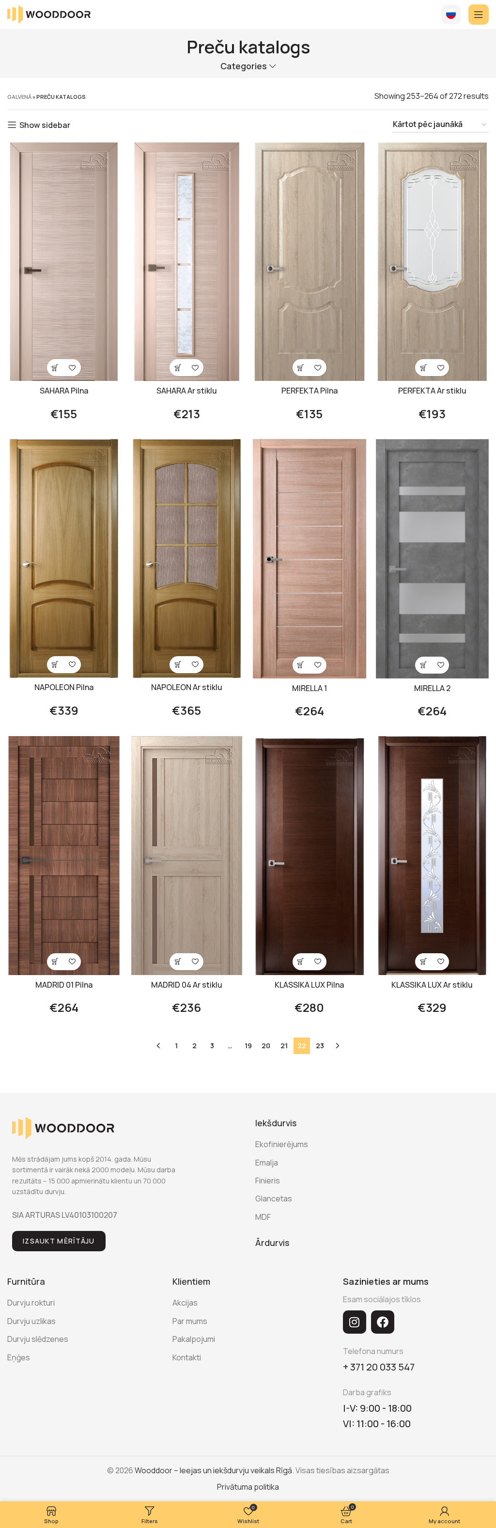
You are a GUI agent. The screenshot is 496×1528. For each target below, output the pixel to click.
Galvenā (19, 96)
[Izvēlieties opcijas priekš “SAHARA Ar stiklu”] (178, 367)
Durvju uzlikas (31, 1321)
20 (266, 1045)
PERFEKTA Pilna (309, 390)
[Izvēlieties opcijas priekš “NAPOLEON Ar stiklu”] (178, 664)
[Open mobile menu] (479, 14)
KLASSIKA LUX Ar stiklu (432, 984)
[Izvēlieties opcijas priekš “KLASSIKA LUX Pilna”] (301, 961)
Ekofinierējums (281, 1144)
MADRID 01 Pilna (64, 984)
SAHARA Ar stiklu (186, 390)
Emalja (266, 1162)
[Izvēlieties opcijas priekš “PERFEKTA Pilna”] (301, 367)
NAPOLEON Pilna (63, 687)
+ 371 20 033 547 (379, 1366)
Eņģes (18, 1357)
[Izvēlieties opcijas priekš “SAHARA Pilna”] (55, 367)
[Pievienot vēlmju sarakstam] (72, 367)
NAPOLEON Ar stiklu (186, 687)
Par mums (189, 1321)
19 (248, 1045)
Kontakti (186, 1357)
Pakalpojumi (193, 1339)
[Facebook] (382, 1322)
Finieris (267, 1180)
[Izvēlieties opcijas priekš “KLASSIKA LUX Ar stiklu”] (423, 961)
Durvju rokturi (31, 1302)
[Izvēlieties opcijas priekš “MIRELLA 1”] (301, 665)
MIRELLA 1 (309, 688)
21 (284, 1045)
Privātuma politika (248, 1486)
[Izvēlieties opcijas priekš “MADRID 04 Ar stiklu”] (178, 961)
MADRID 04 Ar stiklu (186, 984)
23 (320, 1045)
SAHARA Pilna (64, 390)
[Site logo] (49, 13)
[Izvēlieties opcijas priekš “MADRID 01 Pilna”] (55, 961)
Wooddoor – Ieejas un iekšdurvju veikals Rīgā (213, 1470)
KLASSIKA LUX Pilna (309, 984)
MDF (263, 1217)
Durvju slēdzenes (37, 1339)
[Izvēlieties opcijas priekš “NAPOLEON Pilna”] (55, 664)
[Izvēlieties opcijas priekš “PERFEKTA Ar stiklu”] (423, 367)
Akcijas (185, 1302)
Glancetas (273, 1198)
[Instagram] (354, 1322)
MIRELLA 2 (432, 688)
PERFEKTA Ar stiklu (432, 390)
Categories (243, 66)
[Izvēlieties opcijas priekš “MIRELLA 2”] (423, 665)
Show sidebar (44, 124)
